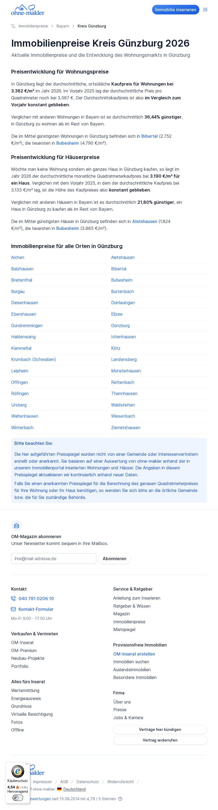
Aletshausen (144, 221)
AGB (64, 781)
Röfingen (20, 393)
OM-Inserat (22, 642)
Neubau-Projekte (27, 658)
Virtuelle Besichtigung (32, 714)
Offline (17, 729)
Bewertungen (39, 798)
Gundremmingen (27, 325)
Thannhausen (124, 393)
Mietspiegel (124, 629)
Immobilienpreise (129, 621)
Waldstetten (123, 405)
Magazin (121, 613)
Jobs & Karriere (128, 717)
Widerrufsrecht (120, 781)
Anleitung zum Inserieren (136, 598)
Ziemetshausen (125, 427)
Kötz (115, 348)
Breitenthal (21, 280)
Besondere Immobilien (135, 677)
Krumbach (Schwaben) (33, 359)
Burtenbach (122, 291)
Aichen (17, 257)
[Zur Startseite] (28, 9)
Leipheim (19, 370)
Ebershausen (23, 314)
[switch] (17, 798)
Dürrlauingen (123, 302)
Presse (120, 709)
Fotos (17, 722)
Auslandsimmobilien (132, 669)
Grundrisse (21, 706)
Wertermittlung (25, 690)
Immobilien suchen (131, 661)
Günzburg (120, 325)
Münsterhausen (126, 370)
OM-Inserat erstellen (134, 654)
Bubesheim (67, 143)
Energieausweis (26, 698)
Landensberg (124, 359)
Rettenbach (122, 382)
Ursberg (19, 405)
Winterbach (22, 427)
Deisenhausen (24, 302)
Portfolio (19, 666)
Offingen (19, 382)
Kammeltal (21, 348)
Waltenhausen (24, 416)
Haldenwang (23, 336)
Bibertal (149, 136)
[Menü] (27, 765)
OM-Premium (24, 650)
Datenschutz (88, 781)
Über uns (122, 702)
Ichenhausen (123, 336)
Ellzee (117, 314)
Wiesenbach (123, 416)
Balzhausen (22, 268)
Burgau (17, 291)
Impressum (42, 781)
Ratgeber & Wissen (131, 606)
